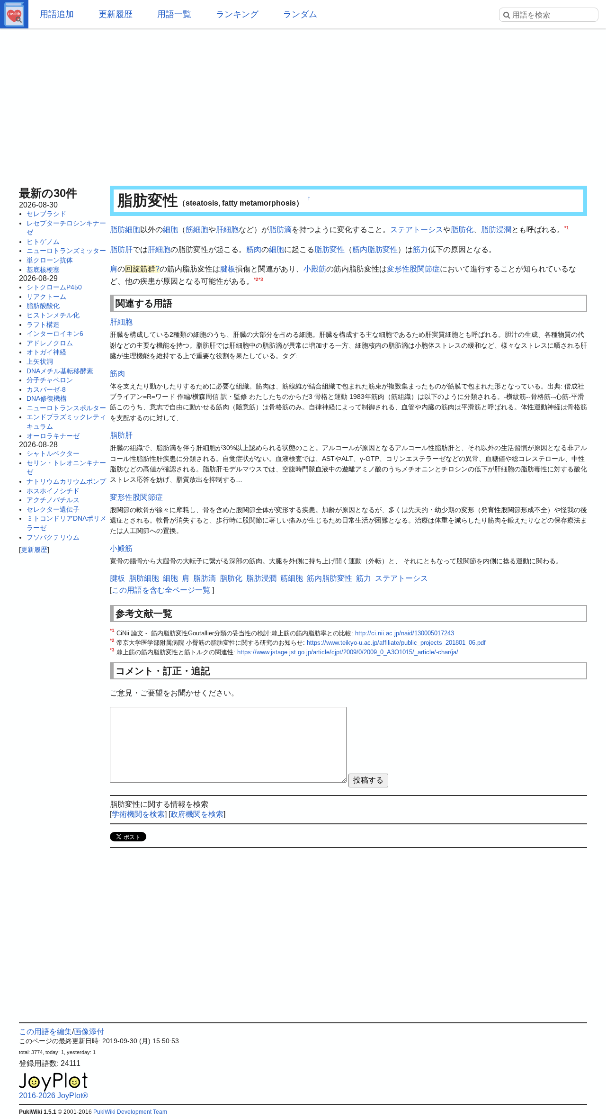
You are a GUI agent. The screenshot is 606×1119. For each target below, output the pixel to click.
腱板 (227, 269)
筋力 (420, 249)
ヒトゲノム (43, 241)
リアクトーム (46, 296)
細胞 (170, 230)
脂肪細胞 (125, 230)
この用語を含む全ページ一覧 (161, 590)
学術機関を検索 (138, 814)
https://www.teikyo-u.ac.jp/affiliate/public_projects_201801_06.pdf (396, 642)
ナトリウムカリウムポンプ (66, 481)
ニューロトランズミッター (66, 250)
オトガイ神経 (46, 352)
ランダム (300, 14)
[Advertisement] (303, 104)
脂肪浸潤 (496, 230)
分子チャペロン (50, 380)
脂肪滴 (280, 230)
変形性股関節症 (413, 269)
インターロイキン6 (55, 333)
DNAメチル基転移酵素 (60, 371)
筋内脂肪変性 (375, 249)
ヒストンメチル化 (53, 315)
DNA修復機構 (47, 398)
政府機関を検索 (196, 814)
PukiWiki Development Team (130, 1112)
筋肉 (253, 249)
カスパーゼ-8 (46, 389)
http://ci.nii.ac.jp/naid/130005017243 (404, 633)
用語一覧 (174, 14)
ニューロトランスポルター (66, 408)
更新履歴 (115, 14)
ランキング (237, 14)
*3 (260, 278)
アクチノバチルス (53, 500)
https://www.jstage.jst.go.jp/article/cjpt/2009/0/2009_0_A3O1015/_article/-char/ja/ (347, 652)
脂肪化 (462, 230)
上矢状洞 (40, 361)
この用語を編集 (45, 1032)
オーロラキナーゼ (53, 436)
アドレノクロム (50, 343)
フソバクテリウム (53, 537)
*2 (256, 278)
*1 (566, 227)
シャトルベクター (53, 453)
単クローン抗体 (50, 260)
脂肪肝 (121, 249)
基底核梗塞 (43, 269)
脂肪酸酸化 (43, 305)
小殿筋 (314, 269)
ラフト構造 (43, 324)
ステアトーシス (416, 230)
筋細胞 (197, 230)
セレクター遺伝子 (53, 509)
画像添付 (89, 1032)
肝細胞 (227, 230)
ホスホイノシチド (53, 491)
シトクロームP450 (54, 287)
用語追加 (57, 14)
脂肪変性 (329, 249)
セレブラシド (46, 213)
